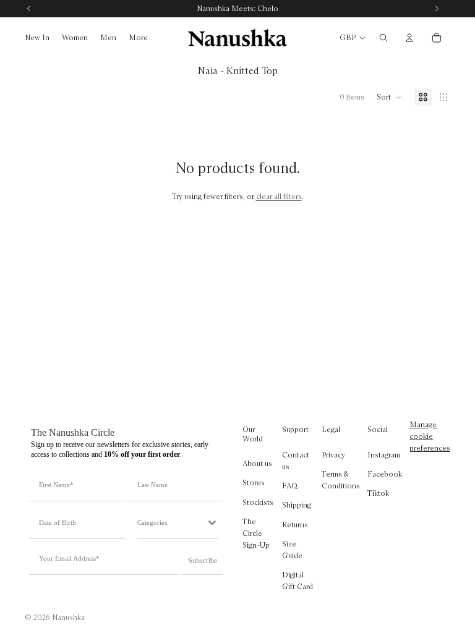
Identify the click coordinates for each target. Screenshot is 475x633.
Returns (295, 524)
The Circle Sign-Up (256, 533)
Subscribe (202, 560)
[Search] (383, 37)
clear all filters (279, 196)
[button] (389, 97)
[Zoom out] (443, 97)
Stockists (257, 502)
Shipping (296, 505)
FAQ (289, 486)
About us (257, 464)
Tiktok (378, 493)
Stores (253, 483)
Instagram (383, 454)
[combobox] (171, 522)
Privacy (333, 454)
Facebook (384, 473)
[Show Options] (212, 522)
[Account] (409, 37)
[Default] (423, 97)
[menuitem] (138, 38)
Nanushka (68, 617)
